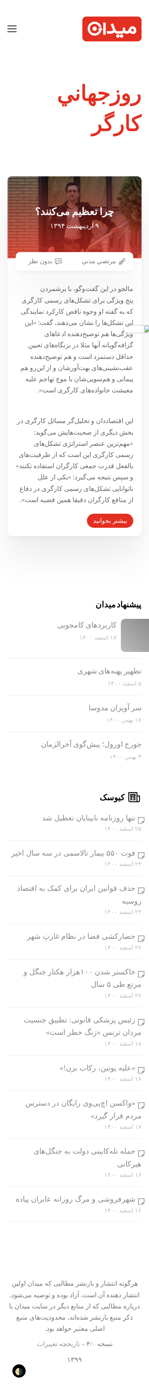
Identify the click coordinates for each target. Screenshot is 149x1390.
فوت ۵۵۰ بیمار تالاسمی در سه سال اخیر (73, 853)
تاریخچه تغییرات (58, 1343)
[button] (12, 29)
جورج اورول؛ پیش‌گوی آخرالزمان (91, 744)
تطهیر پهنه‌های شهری (109, 671)
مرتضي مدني (99, 261)
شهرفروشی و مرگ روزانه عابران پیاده (75, 1199)
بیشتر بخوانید (110, 520)
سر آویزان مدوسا (115, 708)
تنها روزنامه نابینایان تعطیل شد (88, 818)
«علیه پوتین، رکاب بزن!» (97, 1068)
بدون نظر (40, 261)
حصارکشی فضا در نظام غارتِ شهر (81, 936)
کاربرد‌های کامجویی (87, 625)
